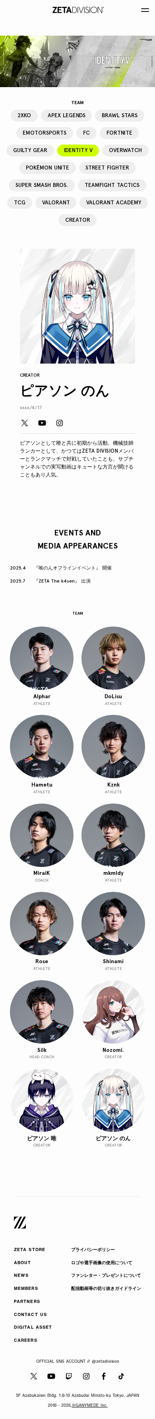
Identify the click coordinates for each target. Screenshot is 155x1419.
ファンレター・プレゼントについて (106, 1276)
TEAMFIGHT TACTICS (112, 185)
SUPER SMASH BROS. (41, 185)
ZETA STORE (29, 1250)
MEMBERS (26, 1289)
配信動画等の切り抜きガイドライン (106, 1289)
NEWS (21, 1276)
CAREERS (25, 1341)
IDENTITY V (78, 150)
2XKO (24, 115)
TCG (19, 202)
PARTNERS (27, 1302)
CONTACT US (30, 1315)
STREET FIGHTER (107, 167)
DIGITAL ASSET (33, 1328)
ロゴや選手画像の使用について (101, 1263)
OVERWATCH (125, 150)
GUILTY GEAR (30, 150)
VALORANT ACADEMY (113, 202)
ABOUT (22, 1263)
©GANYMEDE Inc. (90, 1406)
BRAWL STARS (120, 115)
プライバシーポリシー (93, 1250)
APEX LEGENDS (66, 115)
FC (86, 133)
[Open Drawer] (145, 10)
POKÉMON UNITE (47, 167)
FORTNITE (119, 133)
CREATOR (77, 220)
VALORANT (56, 202)
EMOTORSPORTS (44, 133)
